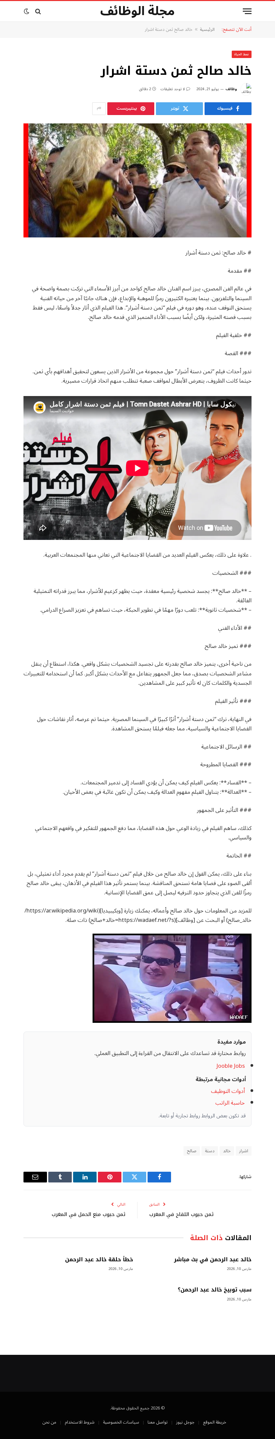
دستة (210, 1151)
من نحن (49, 1422)
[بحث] (38, 11)
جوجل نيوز (185, 1422)
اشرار (243, 1151)
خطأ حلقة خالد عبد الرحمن (99, 1259)
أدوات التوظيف (228, 1091)
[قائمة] (247, 11)
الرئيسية (207, 29)
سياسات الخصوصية (121, 1422)
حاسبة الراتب (230, 1103)
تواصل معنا (158, 1422)
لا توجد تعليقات (172, 89)
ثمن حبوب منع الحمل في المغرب (88, 1214)
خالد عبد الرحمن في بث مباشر (213, 1259)
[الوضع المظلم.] (27, 11)
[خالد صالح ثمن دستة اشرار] (137, 180)
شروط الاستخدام (80, 1422)
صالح (192, 1151)
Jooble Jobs (230, 1066)
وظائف (231, 89)
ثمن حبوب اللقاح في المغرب (181, 1214)
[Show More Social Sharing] (99, 108)
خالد (227, 1151)
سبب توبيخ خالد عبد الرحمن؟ (215, 1289)
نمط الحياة (241, 54)
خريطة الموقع (214, 1422)
